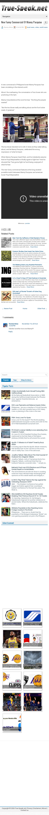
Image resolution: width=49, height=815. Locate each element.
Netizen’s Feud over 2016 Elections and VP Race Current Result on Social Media (29, 468)
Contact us (24, 810)
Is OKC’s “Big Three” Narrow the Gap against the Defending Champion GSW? (29, 481)
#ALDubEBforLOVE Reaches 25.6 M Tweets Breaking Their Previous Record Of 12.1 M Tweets (29, 495)
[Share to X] (7, 229)
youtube (27, 223)
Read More (34, 247)
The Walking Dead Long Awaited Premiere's (27, 265)
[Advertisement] (24, 57)
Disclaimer (37, 808)
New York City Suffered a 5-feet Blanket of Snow (29, 238)
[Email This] (2, 229)
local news (30, 27)
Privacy (29, 808)
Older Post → (42, 308)
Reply (11, 332)
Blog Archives (26, 380)
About (44, 808)
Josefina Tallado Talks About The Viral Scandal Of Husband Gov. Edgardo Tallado (29, 456)
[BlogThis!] (5, 229)
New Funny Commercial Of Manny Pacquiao (21, 22)
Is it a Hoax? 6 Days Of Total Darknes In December (29, 278)
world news (44, 27)
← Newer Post (7, 308)
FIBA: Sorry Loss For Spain (21, 418)
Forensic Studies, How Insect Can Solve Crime (28, 251)
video (37, 27)
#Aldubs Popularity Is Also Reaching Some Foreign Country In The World (27, 509)
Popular (6, 380)
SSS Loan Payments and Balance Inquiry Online (28, 405)
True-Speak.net (20, 808)
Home (25, 308)
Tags (15, 380)
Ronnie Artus (13, 324)
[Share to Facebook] (9, 229)
